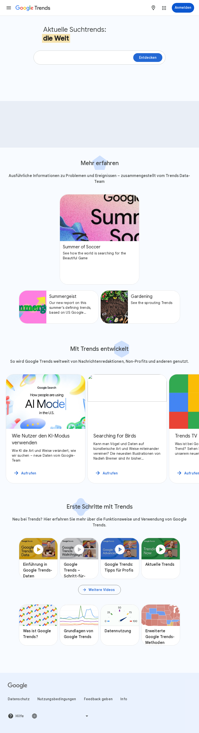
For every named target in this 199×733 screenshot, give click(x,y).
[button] (9, 8)
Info (123, 699)
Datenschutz (19, 699)
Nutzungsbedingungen (56, 699)
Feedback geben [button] (98, 699)
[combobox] (153, 8)
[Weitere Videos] (99, 590)
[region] (99, 428)
